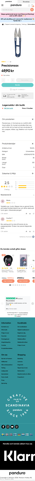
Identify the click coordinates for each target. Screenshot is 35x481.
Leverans (20, 361)
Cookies (3, 345)
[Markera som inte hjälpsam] (30, 213)
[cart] (32, 5)
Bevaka (17, 85)
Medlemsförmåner (23, 342)
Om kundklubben (22, 326)
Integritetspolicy (5, 342)
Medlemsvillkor (22, 339)
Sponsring (4, 383)
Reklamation (21, 371)
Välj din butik (8, 108)
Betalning (20, 358)
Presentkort (21, 377)
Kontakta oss (5, 326)
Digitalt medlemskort (23, 329)
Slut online (24, 80)
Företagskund (5, 339)
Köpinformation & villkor (24, 374)
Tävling (3, 367)
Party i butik (4, 377)
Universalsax (31, 24)
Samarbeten (4, 374)
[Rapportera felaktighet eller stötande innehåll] (33, 213)
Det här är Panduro (6, 358)
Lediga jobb (4, 371)
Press (2, 380)
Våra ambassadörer (7, 364)
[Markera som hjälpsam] (27, 213)
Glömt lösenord (22, 336)
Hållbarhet (4, 361)
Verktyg (24, 24)
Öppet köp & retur (23, 367)
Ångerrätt (20, 364)
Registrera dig (21, 333)
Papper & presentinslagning (13, 24)
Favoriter (4, 336)
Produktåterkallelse (6, 348)
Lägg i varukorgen (8, 281)
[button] (3, 80)
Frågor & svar (5, 333)
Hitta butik (4, 329)
